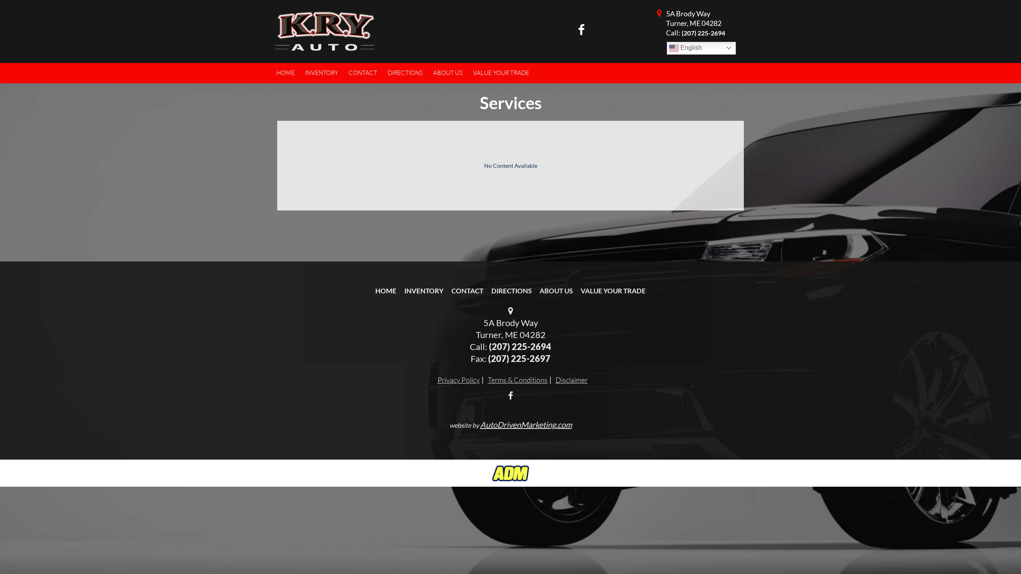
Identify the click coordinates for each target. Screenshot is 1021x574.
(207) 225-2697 (519, 358)
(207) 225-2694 (703, 33)
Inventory (423, 291)
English (690, 47)
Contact (467, 291)
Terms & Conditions (518, 379)
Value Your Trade (613, 291)
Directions (511, 291)
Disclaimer (572, 379)
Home (385, 291)
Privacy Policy (459, 379)
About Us (556, 291)
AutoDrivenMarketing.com (526, 424)
